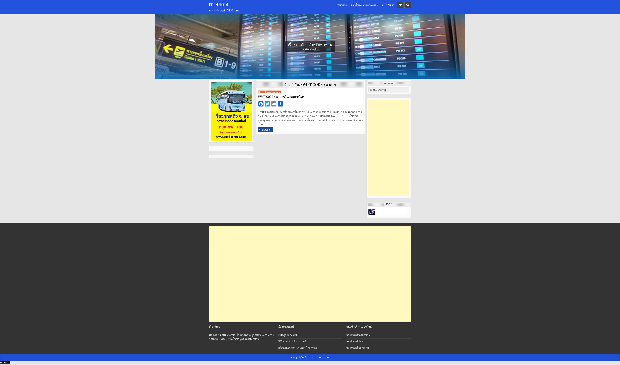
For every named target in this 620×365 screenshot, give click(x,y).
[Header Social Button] (400, 5)
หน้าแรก (342, 5)
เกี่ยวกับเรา (388, 5)
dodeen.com (218, 4)
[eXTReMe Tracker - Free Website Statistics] (371, 214)
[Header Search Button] (407, 5)
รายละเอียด (264, 129)
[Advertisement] (388, 148)
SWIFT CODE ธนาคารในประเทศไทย (281, 97)
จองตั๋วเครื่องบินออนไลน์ (364, 5)
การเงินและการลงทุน (270, 92)
